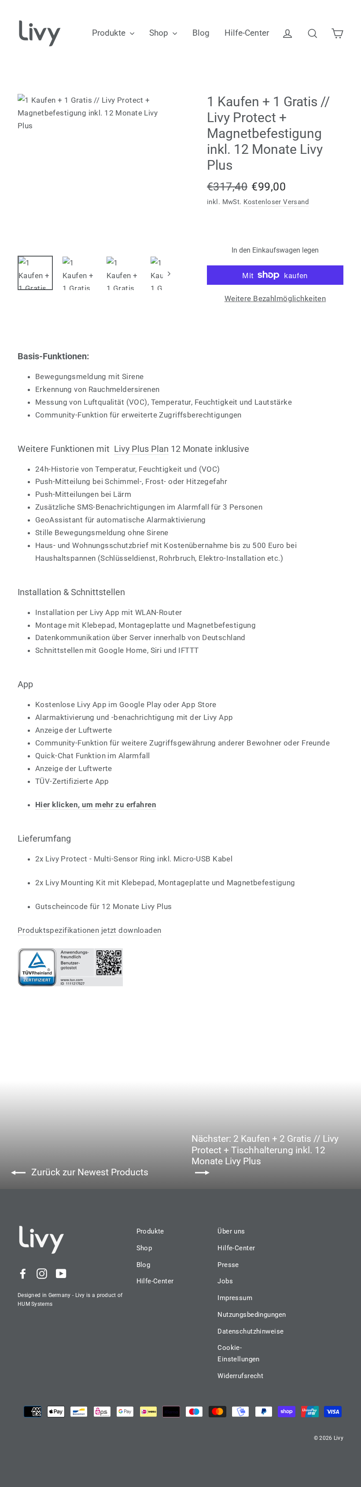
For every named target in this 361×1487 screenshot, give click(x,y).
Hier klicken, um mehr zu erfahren (95, 804)
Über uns (231, 1231)
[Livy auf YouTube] (61, 1273)
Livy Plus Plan (141, 448)
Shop (159, 33)
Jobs (225, 1281)
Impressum (234, 1298)
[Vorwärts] (168, 273)
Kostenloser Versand (276, 202)
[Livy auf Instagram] (42, 1273)
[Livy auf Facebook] (23, 1273)
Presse (228, 1265)
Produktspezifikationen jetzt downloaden (90, 930)
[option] (96, 170)
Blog (201, 33)
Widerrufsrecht (240, 1376)
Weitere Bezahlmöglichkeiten (275, 298)
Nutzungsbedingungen (244, 1315)
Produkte (110, 33)
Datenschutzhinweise (244, 1331)
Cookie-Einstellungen (238, 1353)
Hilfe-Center (247, 33)
